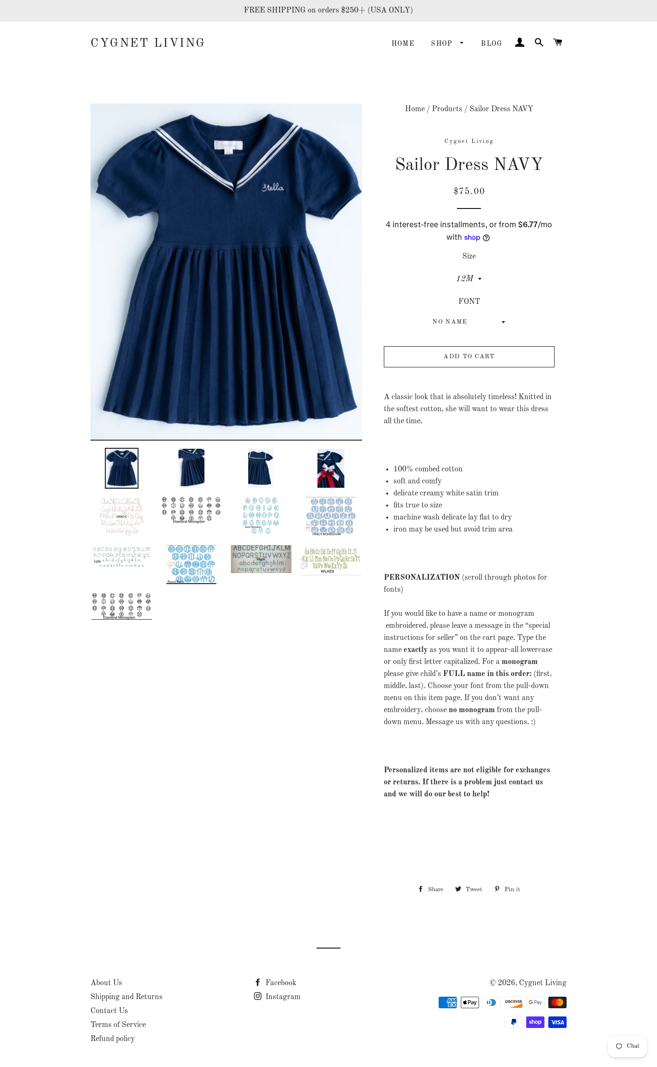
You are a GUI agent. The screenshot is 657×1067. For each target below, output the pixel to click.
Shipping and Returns (126, 997)
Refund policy (112, 1039)
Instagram (282, 997)
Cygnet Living (148, 44)
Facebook (280, 983)
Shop (443, 43)
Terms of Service (118, 1025)
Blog (492, 43)
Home (403, 43)
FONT (469, 302)
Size (469, 256)
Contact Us (109, 1011)
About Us (106, 983)
